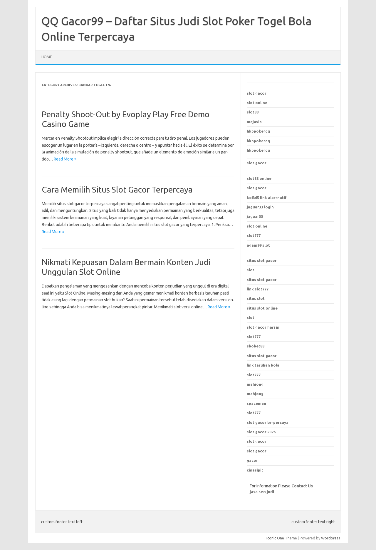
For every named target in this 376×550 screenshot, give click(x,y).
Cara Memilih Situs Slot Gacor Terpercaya (117, 189)
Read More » (65, 159)
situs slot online (262, 308)
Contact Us (302, 486)
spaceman (256, 403)
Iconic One (275, 538)
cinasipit (255, 470)
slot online (257, 103)
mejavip (254, 122)
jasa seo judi (262, 491)
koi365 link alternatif (267, 197)
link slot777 (257, 289)
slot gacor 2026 (261, 432)
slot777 (254, 235)
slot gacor (256, 93)
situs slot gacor (262, 260)
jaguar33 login (260, 207)
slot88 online (259, 178)
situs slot (256, 298)
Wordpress (330, 538)
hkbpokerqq (258, 131)
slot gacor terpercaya (267, 422)
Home (46, 57)
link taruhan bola (263, 365)
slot (250, 270)
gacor (252, 460)
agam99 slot (258, 245)
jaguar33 (255, 216)
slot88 (252, 112)
